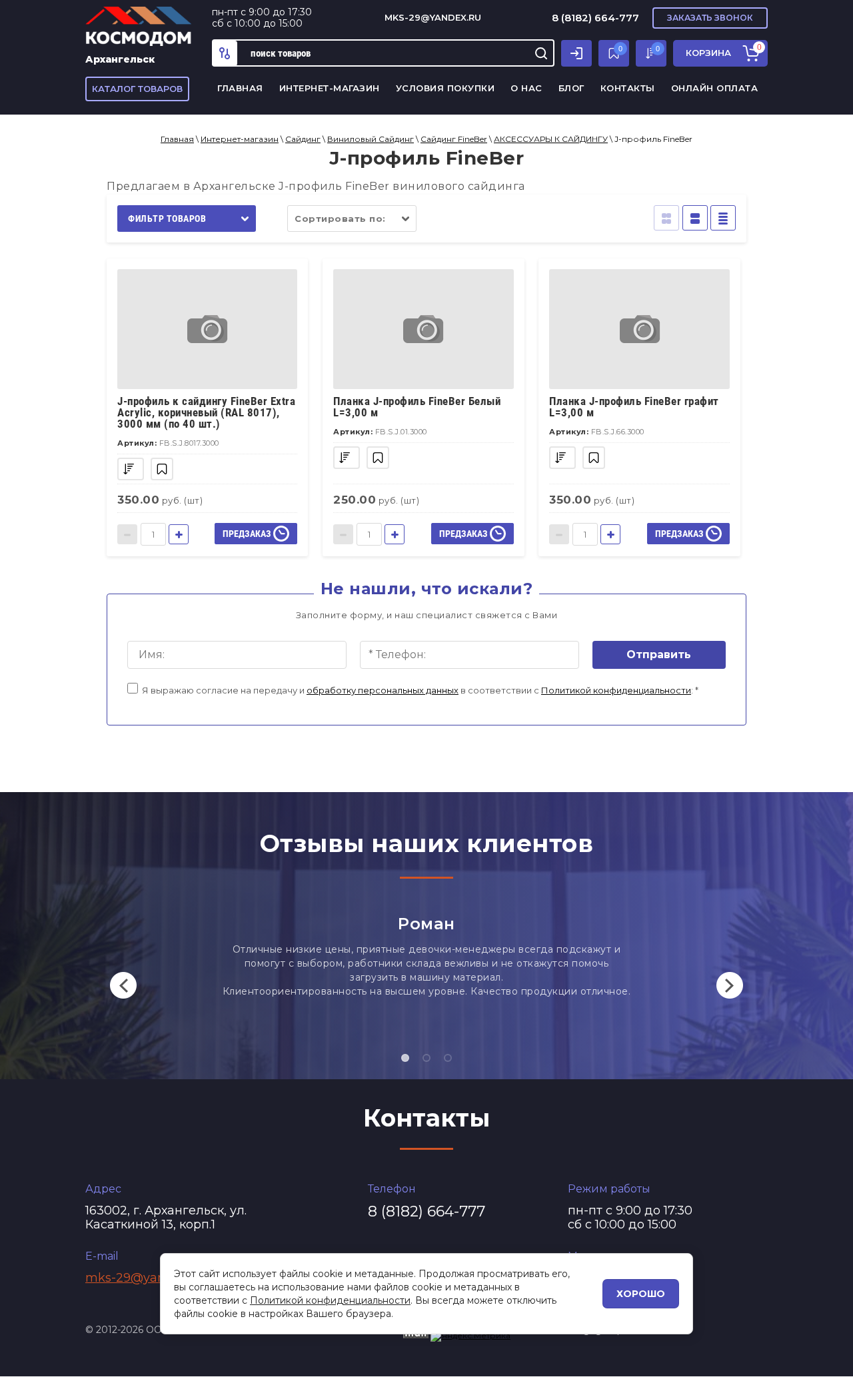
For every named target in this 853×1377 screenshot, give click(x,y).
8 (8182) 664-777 (595, 17)
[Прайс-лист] (723, 217)
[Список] (695, 217)
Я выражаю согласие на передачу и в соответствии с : (420, 690)
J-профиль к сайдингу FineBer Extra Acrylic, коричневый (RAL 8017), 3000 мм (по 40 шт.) (206, 412)
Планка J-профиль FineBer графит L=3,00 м (634, 406)
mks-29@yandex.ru (433, 17)
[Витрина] (666, 217)
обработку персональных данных (382, 690)
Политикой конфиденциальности (616, 690)
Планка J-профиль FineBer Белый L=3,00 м (416, 406)
